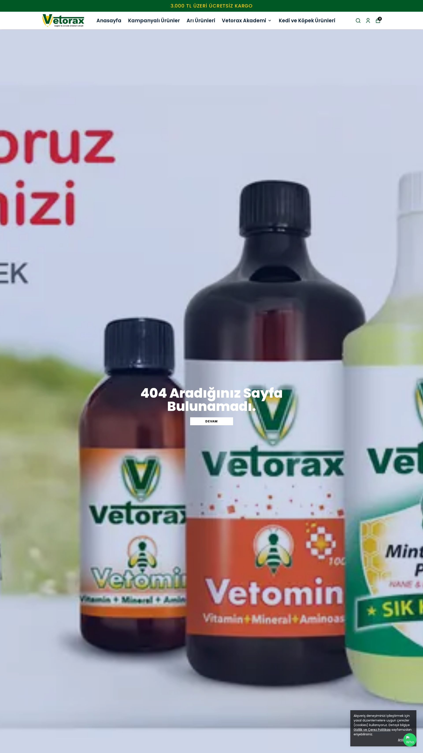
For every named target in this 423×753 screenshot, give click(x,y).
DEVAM (211, 421)
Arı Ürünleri (201, 20)
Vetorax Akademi (244, 20)
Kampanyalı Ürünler (154, 20)
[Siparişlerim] (368, 20)
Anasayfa (108, 20)
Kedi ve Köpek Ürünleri (307, 20)
